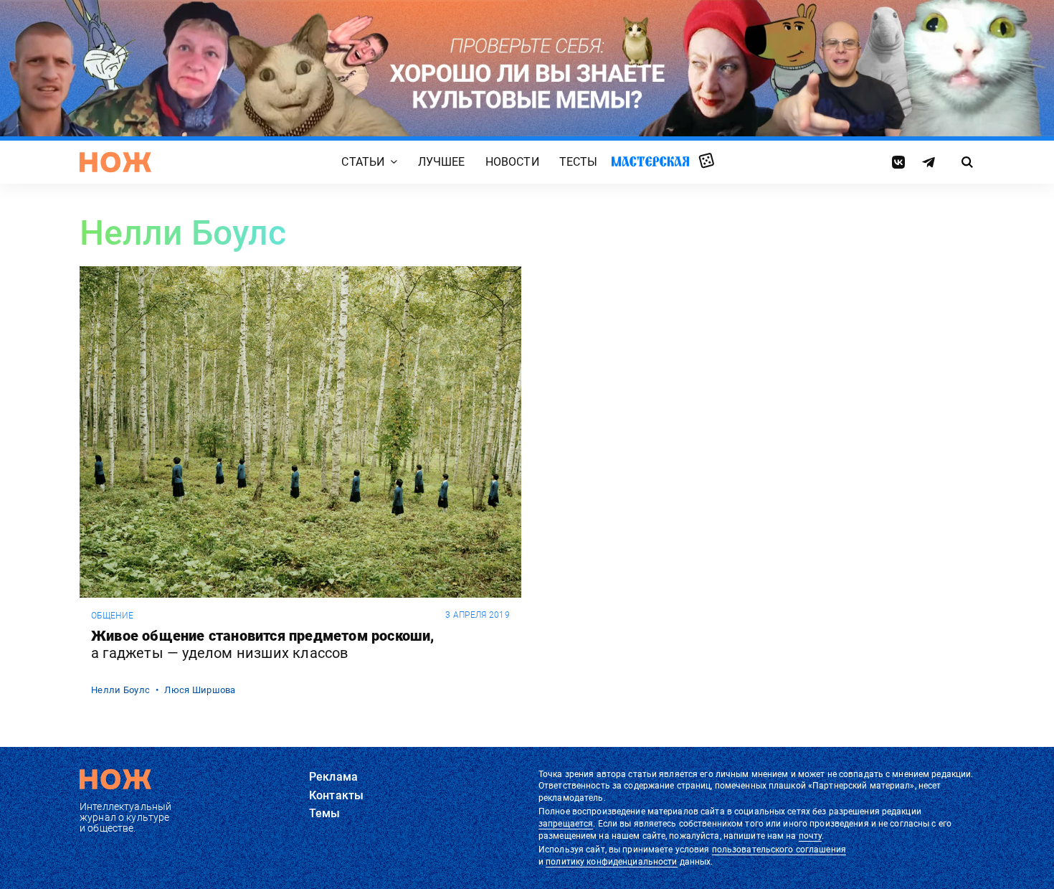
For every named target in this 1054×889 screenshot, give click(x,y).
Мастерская (650, 161)
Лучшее (441, 162)
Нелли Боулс (120, 690)
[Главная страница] (115, 162)
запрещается (565, 824)
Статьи (362, 162)
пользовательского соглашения (779, 850)
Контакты (336, 795)
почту (810, 836)
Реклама (333, 777)
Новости (512, 162)
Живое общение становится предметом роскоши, (263, 644)
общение (112, 616)
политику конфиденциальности (611, 862)
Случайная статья (707, 161)
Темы (325, 813)
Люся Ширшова (199, 690)
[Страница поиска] (967, 162)
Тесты (578, 162)
